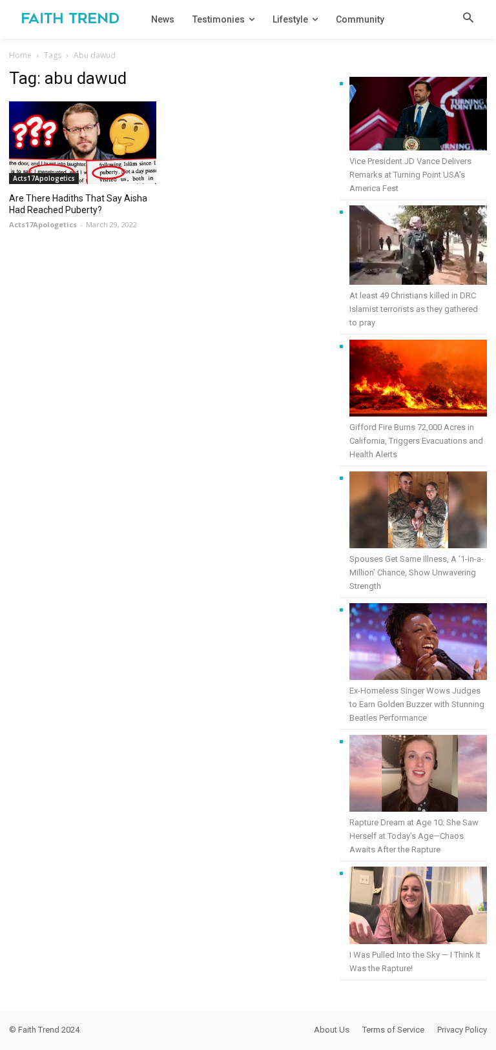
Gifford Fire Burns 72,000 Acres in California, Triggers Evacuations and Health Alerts (416, 440)
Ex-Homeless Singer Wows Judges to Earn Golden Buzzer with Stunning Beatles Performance (416, 704)
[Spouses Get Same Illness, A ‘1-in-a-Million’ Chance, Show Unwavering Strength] (418, 511)
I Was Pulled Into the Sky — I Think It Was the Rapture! (414, 961)
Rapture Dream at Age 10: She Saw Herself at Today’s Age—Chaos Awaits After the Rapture (414, 836)
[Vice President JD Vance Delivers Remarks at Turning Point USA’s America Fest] (418, 115)
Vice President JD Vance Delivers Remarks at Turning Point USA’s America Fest (410, 174)
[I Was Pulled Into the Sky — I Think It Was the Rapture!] (418, 907)
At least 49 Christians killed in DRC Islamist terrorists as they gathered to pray (413, 309)
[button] (468, 18)
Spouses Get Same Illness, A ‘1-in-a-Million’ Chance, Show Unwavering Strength (416, 572)
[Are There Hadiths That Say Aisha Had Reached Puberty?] (82, 142)
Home (20, 55)
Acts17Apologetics (44, 178)
